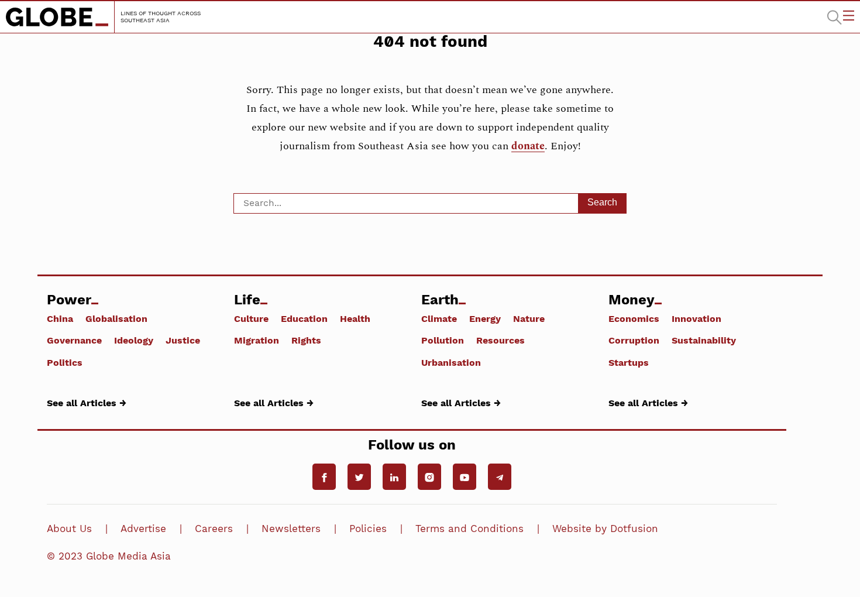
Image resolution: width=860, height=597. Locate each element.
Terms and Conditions (469, 528)
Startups (628, 362)
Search (602, 202)
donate (528, 146)
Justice (183, 340)
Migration (256, 340)
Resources (500, 340)
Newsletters (291, 528)
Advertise (143, 528)
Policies (368, 528)
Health (355, 318)
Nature (529, 318)
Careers (214, 528)
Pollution (442, 340)
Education (304, 318)
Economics (633, 318)
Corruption (633, 340)
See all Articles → (86, 402)
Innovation (696, 318)
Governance (74, 340)
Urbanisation (451, 362)
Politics (64, 362)
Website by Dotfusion (605, 528)
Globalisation (116, 318)
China (60, 318)
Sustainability (704, 340)
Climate (439, 318)
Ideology (133, 340)
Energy (485, 318)
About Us (69, 528)
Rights (306, 340)
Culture (251, 318)
